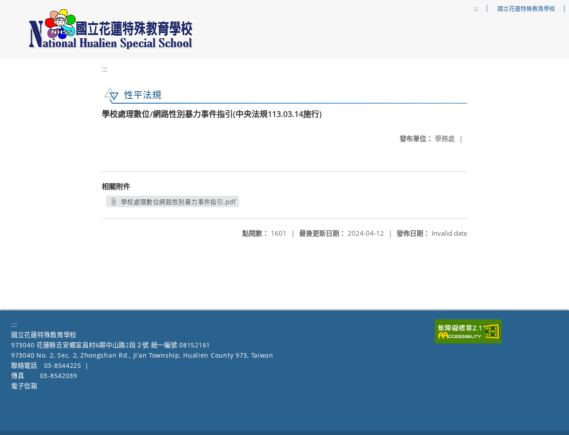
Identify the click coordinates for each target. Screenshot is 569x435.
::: (476, 8)
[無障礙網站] (468, 341)
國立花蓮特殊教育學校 (526, 8)
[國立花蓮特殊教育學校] (111, 29)
